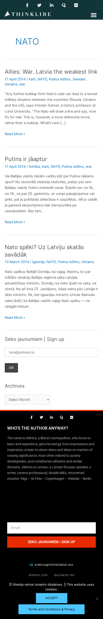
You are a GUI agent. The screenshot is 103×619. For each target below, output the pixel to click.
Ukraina (87, 262)
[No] (97, 598)
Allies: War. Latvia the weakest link (51, 71)
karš (32, 79)
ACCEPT (52, 598)
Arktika (34, 166)
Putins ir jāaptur (26, 159)
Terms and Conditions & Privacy (51, 609)
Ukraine (11, 84)
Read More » (15, 133)
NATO (42, 79)
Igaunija (38, 262)
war (22, 84)
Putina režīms (60, 79)
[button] (93, 14)
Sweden (79, 79)
